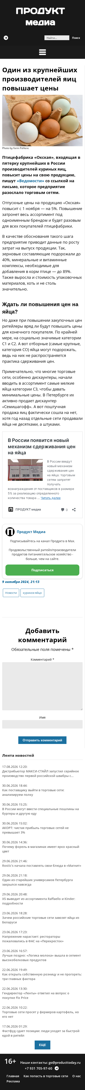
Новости (11, 593)
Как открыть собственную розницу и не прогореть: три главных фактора (42, 976)
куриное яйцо (32, 593)
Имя (42, 717)
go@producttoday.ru (65, 1062)
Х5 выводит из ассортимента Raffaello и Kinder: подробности (38, 901)
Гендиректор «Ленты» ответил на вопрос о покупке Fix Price (35, 995)
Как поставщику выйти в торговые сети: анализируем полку (33, 792)
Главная (13, 1076)
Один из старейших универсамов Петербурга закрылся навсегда (37, 882)
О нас (76, 1076)
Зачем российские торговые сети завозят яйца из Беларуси (40, 920)
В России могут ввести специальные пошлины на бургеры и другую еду (40, 811)
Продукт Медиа (31, 531)
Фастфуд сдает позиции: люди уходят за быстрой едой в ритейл (40, 1033)
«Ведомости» (30, 180)
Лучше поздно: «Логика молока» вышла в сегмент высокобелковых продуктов (41, 957)
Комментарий (42, 659)
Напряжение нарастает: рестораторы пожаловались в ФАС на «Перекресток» (33, 938)
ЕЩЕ (42, 1045)
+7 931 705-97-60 (38, 1068)
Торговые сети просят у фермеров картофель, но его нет (40, 1014)
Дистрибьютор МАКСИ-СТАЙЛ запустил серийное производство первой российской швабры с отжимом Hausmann (40, 773)
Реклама (13, 1081)
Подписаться (42, 570)
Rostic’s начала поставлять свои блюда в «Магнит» (41, 865)
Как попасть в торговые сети (46, 1076)
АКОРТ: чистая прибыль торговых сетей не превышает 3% (35, 830)
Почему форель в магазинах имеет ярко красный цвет (40, 849)
